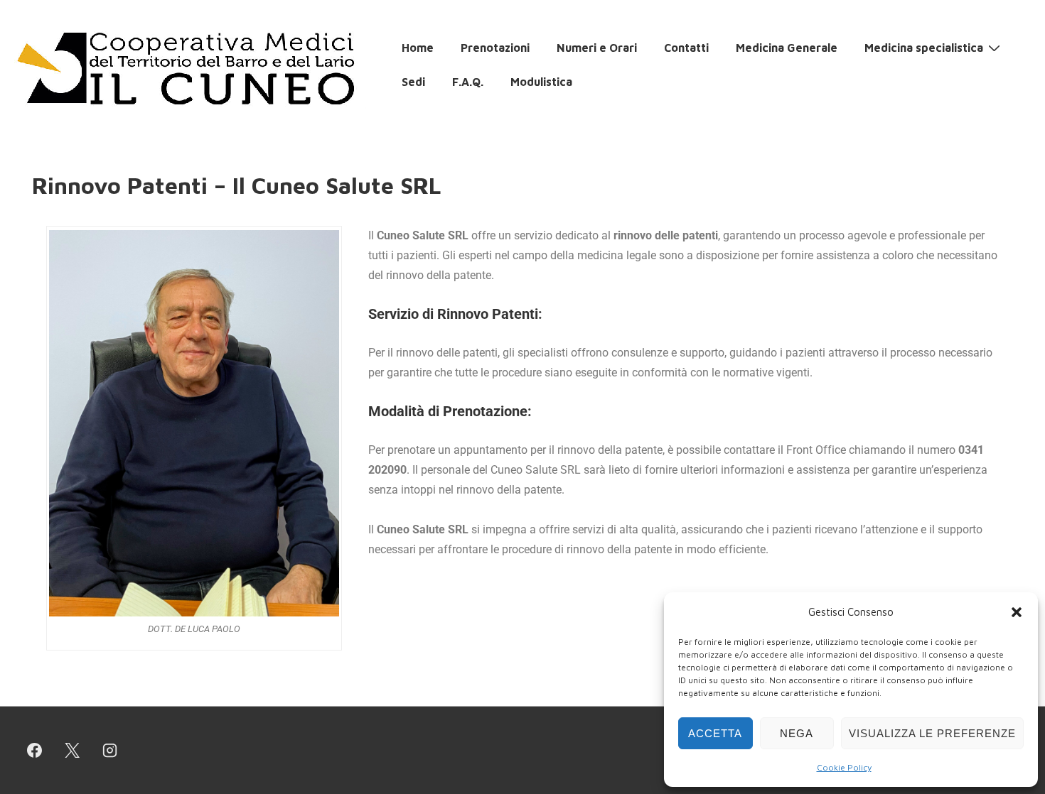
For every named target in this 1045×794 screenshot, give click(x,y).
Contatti (686, 47)
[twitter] (72, 751)
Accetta (715, 733)
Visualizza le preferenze (932, 733)
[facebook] (34, 751)
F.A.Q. (467, 81)
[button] (1016, 612)
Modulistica (541, 81)
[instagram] (110, 751)
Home (418, 47)
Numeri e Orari (597, 47)
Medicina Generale (786, 47)
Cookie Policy (844, 767)
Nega (796, 733)
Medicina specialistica (923, 47)
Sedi (413, 81)
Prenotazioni (495, 47)
